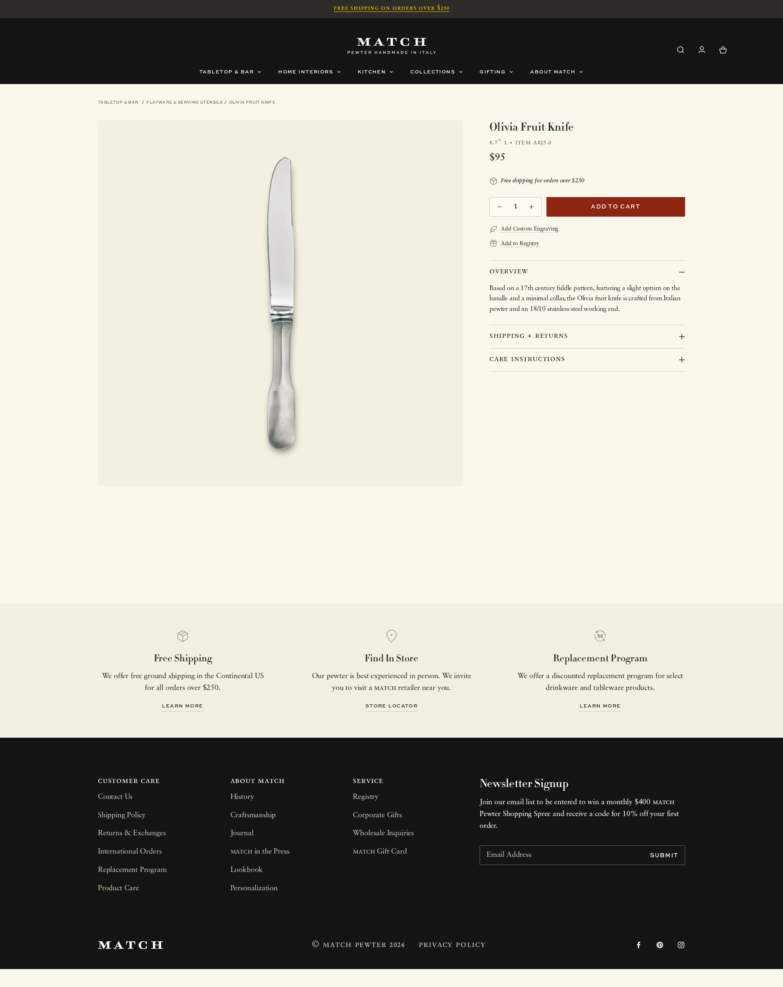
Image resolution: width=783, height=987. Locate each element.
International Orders (129, 852)
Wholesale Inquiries (383, 833)
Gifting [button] (493, 71)
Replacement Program (132, 870)
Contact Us (115, 797)
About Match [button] (552, 71)
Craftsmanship (253, 815)
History (242, 797)
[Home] (391, 46)
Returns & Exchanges (132, 833)
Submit (664, 855)
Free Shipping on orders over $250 (391, 8)
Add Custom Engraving (529, 229)
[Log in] (702, 50)
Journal (242, 833)
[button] (681, 50)
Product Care (118, 888)
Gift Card (380, 852)
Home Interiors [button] (305, 71)
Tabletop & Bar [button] (226, 71)
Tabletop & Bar (118, 102)
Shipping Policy (122, 815)
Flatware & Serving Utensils (184, 102)
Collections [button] (432, 71)
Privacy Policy (451, 944)
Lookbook (246, 870)
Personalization (254, 888)
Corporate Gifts (377, 815)
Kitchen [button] (372, 71)
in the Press (260, 852)
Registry (365, 797)
